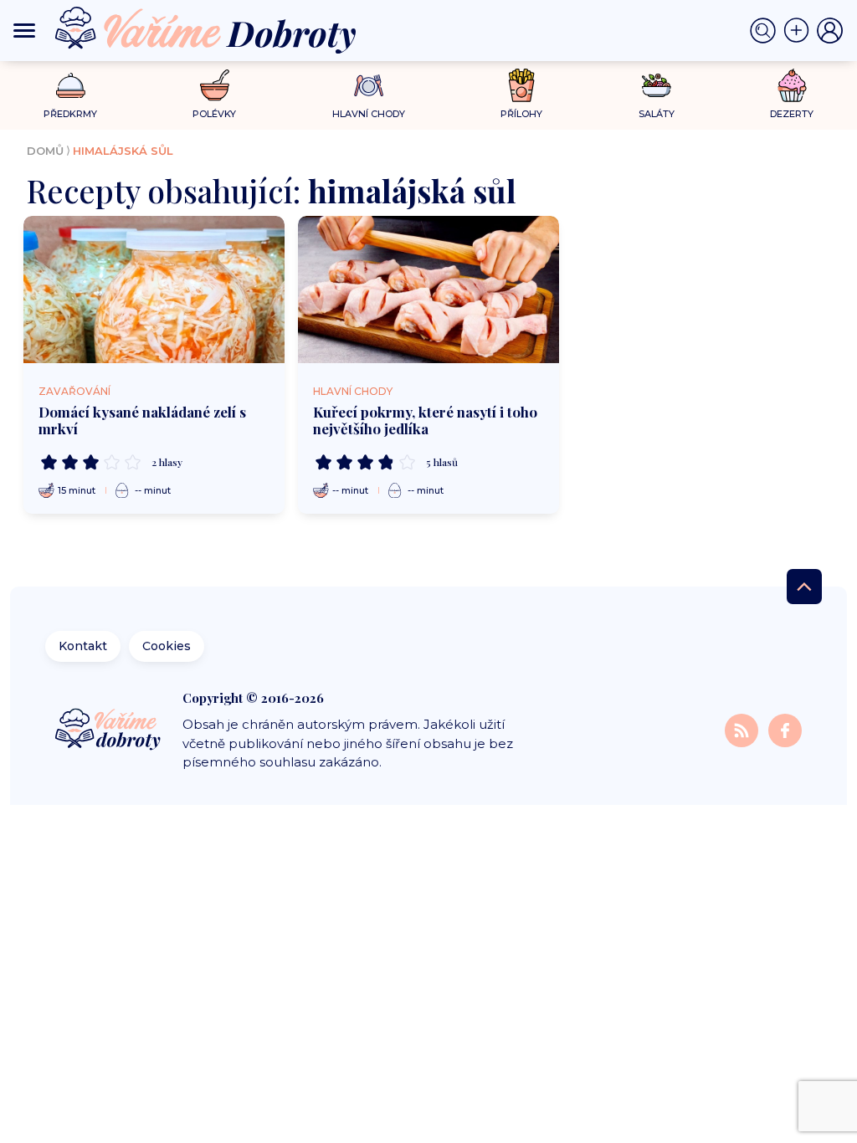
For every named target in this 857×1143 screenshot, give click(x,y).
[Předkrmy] (70, 85)
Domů (45, 150)
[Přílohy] (521, 85)
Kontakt (83, 646)
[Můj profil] (830, 31)
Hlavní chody (353, 391)
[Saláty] (656, 85)
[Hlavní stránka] (109, 730)
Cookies (166, 646)
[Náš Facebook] (785, 729)
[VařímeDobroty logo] (205, 30)
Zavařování (74, 391)
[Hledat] (766, 31)
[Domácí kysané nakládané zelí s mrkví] (154, 289)
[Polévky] (214, 85)
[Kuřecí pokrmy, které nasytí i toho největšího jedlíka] (428, 289)
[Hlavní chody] (368, 85)
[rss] (743, 729)
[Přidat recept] (800, 31)
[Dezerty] (792, 85)
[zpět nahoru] (804, 586)
